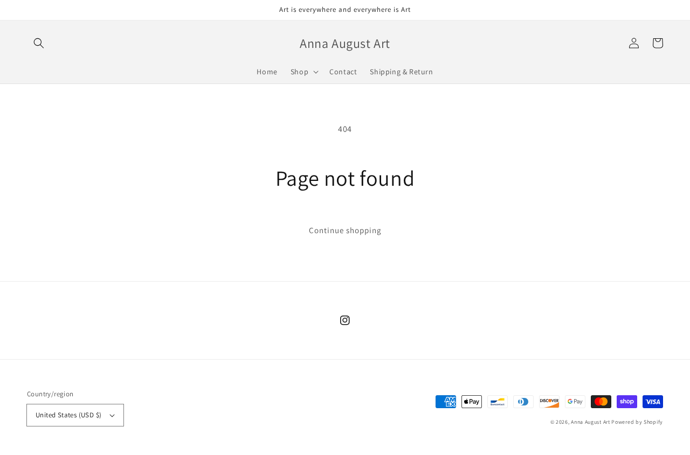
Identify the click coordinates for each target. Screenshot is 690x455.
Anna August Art (590, 421)
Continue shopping (345, 230)
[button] (39, 43)
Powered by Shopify (637, 421)
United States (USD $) (68, 414)
